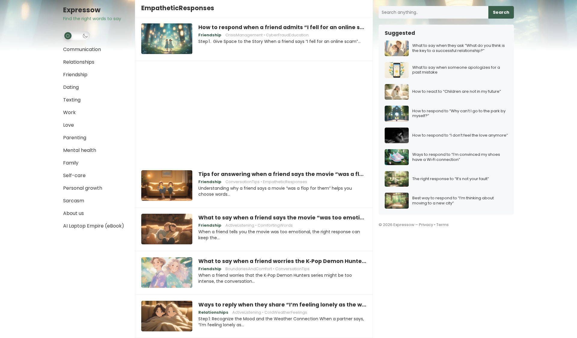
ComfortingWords (275, 225)
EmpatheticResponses (285, 182)
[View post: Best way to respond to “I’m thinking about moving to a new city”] (397, 201)
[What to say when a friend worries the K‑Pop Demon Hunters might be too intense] (166, 272)
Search (501, 12)
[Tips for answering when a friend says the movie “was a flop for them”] (166, 185)
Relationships (78, 62)
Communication (82, 49)
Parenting (74, 137)
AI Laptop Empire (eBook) (93, 225)
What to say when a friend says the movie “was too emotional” (282, 217)
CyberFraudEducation (287, 35)
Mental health (79, 150)
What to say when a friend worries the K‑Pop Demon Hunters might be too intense (282, 261)
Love (68, 125)
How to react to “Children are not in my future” (456, 91)
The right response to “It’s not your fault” (450, 179)
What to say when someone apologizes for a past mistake (456, 70)
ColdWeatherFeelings (285, 312)
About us (73, 213)
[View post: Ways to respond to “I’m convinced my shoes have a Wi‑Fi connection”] (397, 157)
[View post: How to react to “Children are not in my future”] (397, 92)
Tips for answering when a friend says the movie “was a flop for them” (282, 174)
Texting (72, 99)
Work (69, 112)
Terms (442, 225)
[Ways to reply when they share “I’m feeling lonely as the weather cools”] (166, 316)
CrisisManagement (244, 35)
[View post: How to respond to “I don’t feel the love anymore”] (397, 135)
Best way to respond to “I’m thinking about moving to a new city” (453, 201)
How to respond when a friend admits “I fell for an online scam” (282, 27)
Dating (71, 87)
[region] (254, 111)
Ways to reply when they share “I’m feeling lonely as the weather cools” (282, 304)
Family (70, 162)
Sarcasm (73, 200)
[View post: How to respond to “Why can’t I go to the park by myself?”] (397, 114)
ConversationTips (242, 182)
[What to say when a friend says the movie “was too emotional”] (166, 229)
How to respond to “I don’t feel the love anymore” (460, 135)
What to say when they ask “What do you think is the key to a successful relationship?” (458, 48)
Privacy (426, 225)
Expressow (81, 10)
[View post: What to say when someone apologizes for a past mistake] (397, 70)
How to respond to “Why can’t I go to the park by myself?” (458, 114)
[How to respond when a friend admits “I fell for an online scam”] (166, 39)
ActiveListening (239, 225)
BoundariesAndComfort (248, 269)
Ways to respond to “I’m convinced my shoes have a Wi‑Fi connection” (456, 157)
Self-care (74, 175)
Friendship (75, 74)
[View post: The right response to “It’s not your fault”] (397, 179)
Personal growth (82, 188)
